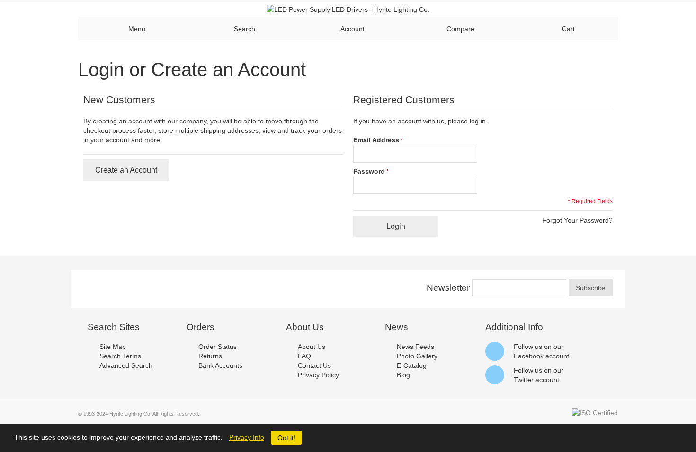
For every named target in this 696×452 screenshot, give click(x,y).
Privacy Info (246, 437)
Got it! (286, 438)
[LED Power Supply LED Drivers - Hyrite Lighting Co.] (348, 9)
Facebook (529, 356)
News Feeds (415, 346)
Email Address (376, 140)
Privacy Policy (318, 375)
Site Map (112, 346)
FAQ (304, 356)
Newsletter (448, 288)
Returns (210, 356)
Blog (403, 375)
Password (369, 171)
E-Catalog (412, 365)
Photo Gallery (417, 356)
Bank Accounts (220, 365)
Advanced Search (125, 365)
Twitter (524, 379)
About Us (311, 346)
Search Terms (120, 356)
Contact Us (314, 365)
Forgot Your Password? (577, 220)
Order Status (217, 346)
